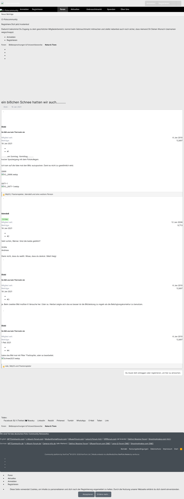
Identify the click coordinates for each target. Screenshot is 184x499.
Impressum (167, 449)
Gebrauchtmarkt (94, 9)
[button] (178, 3)
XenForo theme (124, 454)
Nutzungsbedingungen (138, 449)
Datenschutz (155, 449)
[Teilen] (8, 148)
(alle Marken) (55, 443)
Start (176, 449)
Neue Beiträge (7, 14)
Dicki (6, 107)
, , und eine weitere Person (29, 194)
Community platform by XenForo (68, 454)
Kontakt (124, 449)
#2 (8, 236)
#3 (8, 299)
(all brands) (115, 439)
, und (18, 366)
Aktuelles (75, 9)
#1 (8, 151)
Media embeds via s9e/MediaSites (105, 454)
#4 (8, 350)
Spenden (111, 9)
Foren (62, 9)
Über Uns (125, 9)
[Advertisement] (82, 81)
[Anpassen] (173, 3)
